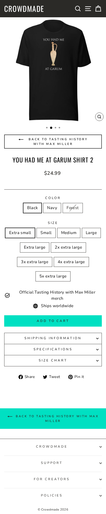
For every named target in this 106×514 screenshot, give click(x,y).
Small (46, 233)
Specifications (53, 349)
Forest (73, 208)
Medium (68, 233)
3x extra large (34, 262)
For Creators (52, 479)
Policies (52, 495)
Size (53, 223)
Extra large (35, 247)
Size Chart (53, 360)
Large (91, 233)
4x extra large (71, 262)
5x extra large (53, 276)
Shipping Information (53, 338)
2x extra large (68, 247)
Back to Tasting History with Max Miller (57, 141)
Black (32, 208)
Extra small (20, 233)
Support (52, 463)
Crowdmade (24, 8)
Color (53, 198)
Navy (52, 208)
